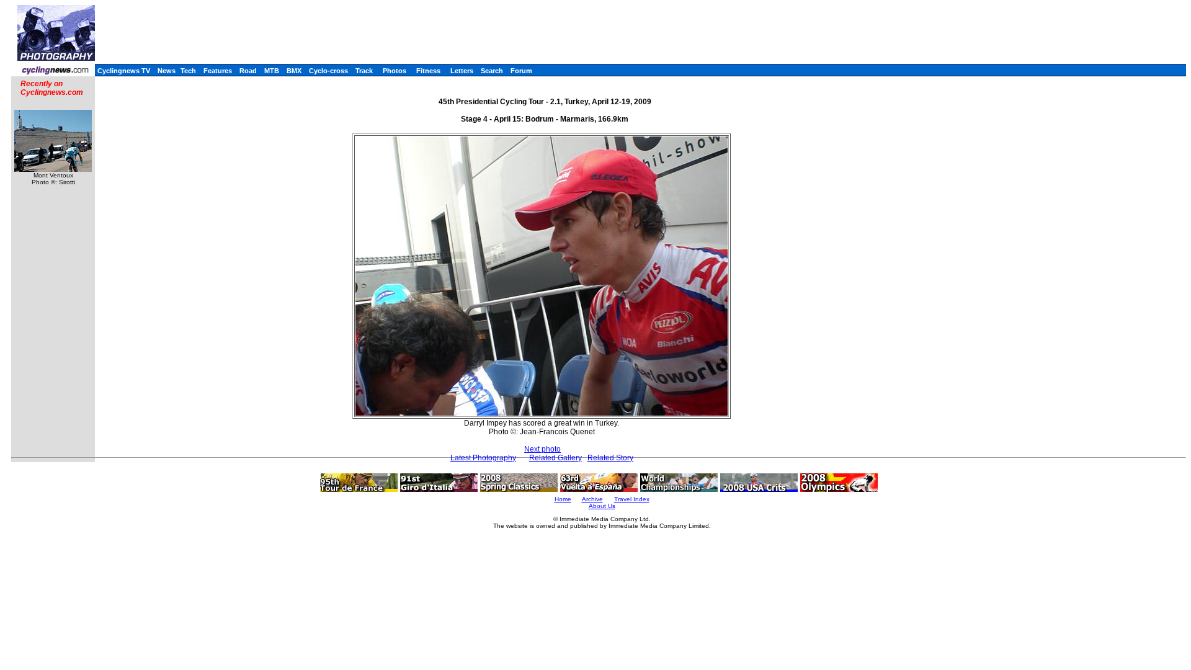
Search (492, 70)
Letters (461, 70)
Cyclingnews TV (123, 70)
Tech (188, 70)
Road (248, 70)
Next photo (542, 449)
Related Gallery (555, 457)
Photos (394, 70)
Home (563, 499)
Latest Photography (483, 457)
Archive (592, 499)
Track (364, 70)
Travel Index (631, 499)
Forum (521, 70)
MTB (271, 70)
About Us (602, 505)
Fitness (428, 70)
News (167, 70)
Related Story (610, 457)
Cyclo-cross (328, 70)
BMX (294, 70)
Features (217, 70)
